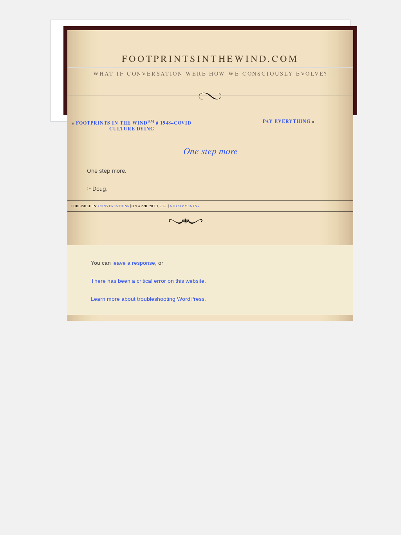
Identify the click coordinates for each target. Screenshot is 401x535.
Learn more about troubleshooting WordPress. (148, 299)
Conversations (113, 206)
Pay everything (287, 121)
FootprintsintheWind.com (210, 58)
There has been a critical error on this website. (148, 281)
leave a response (133, 263)
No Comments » (185, 206)
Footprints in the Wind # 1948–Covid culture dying (133, 125)
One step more (210, 150)
